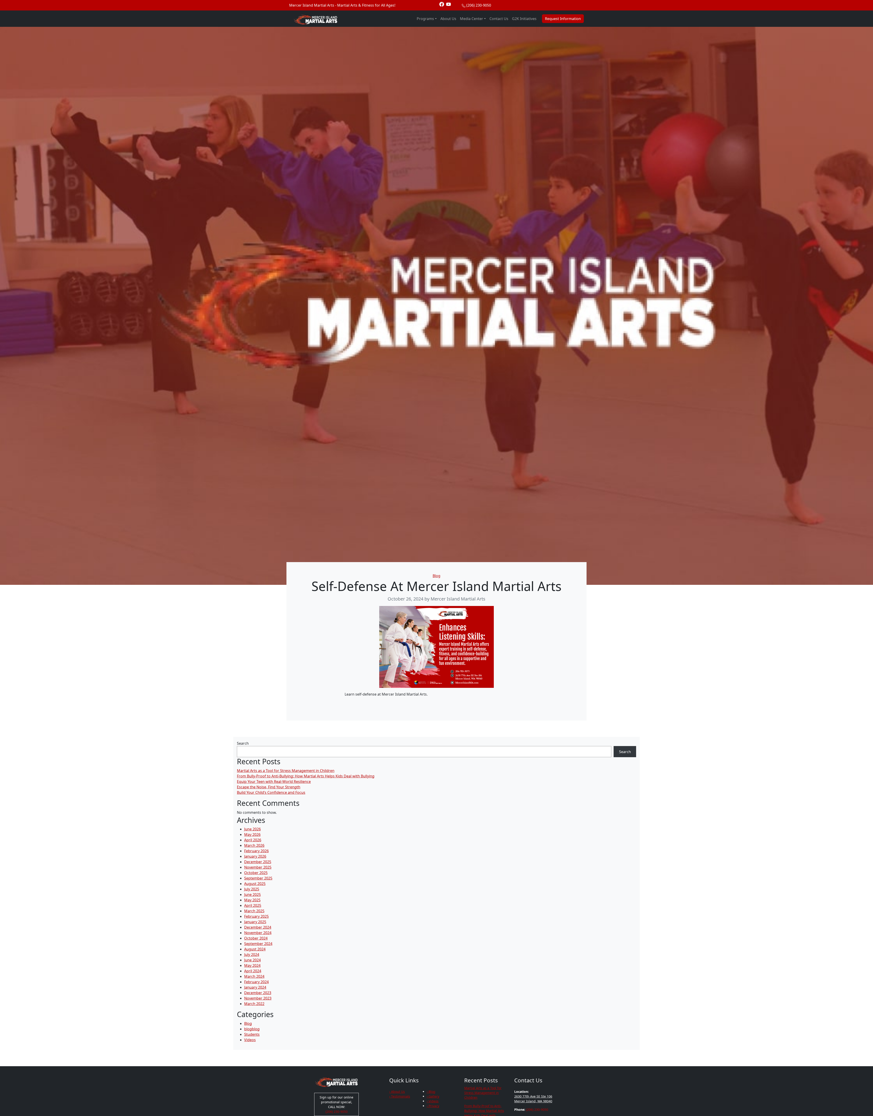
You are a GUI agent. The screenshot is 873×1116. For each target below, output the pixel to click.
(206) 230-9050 (478, 5)
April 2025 (252, 905)
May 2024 (252, 965)
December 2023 (257, 992)
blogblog (252, 1028)
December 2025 (257, 861)
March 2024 (254, 976)
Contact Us (498, 18)
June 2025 (252, 894)
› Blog (431, 1091)
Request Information (563, 18)
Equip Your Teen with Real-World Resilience (274, 781)
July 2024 (251, 954)
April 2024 (252, 970)
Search (243, 743)
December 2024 (257, 927)
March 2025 (254, 910)
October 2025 (256, 872)
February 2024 (256, 981)
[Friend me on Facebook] (441, 4)
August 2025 (255, 883)
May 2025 (252, 899)
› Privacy (433, 1106)
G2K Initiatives (524, 18)
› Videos (433, 1101)
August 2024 (255, 949)
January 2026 (255, 856)
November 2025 (257, 867)
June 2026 (252, 829)
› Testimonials (399, 1096)
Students (252, 1034)
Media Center (471, 18)
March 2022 (254, 1003)
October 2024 (256, 938)
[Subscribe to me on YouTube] (448, 4)
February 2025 (256, 916)
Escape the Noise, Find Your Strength (268, 786)
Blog (436, 575)
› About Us (397, 1091)
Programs (425, 18)
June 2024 (252, 960)
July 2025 (251, 889)
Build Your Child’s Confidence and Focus (271, 792)
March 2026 (254, 845)
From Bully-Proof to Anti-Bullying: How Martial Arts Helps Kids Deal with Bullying (305, 776)
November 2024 (257, 932)
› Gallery (433, 1096)
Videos (250, 1039)
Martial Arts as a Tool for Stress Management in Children (285, 770)
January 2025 (255, 921)
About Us (448, 18)
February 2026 (256, 850)
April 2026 (252, 839)
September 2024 (258, 943)
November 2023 (257, 998)
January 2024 (255, 987)
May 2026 (252, 834)
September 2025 (258, 878)
